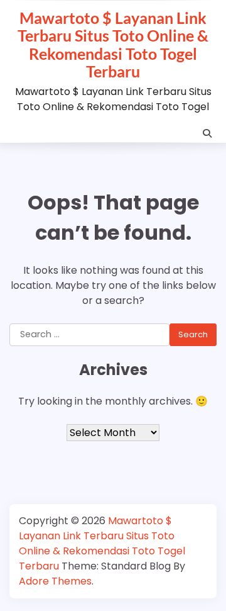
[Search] (207, 133)
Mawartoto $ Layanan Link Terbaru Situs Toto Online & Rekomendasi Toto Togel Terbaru (113, 44)
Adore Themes (55, 581)
